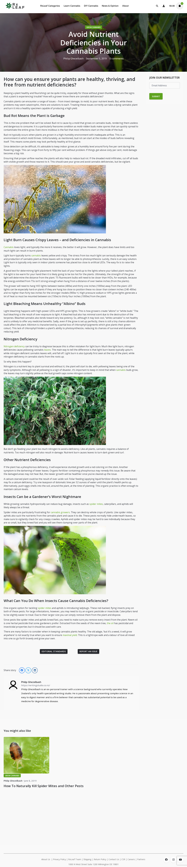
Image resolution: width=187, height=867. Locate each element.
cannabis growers (60, 512)
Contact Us (114, 859)
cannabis (36, 255)
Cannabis (9, 247)
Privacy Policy (59, 859)
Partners (141, 859)
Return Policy (100, 859)
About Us (45, 859)
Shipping (87, 859)
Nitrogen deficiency (14, 346)
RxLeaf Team (74, 859)
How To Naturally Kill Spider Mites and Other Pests (44, 786)
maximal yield (70, 635)
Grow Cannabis (93, 27)
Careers (131, 859)
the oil (110, 623)
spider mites (96, 504)
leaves (47, 349)
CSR (123, 859)
